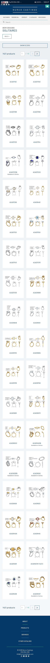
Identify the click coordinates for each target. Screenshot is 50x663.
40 (28, 54)
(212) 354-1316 (15, 2)
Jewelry (24, 17)
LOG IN (38, 2)
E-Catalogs (33, 17)
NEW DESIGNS (42, 17)
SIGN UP (46, 2)
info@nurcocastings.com (25, 654)
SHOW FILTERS (25, 45)
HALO (6, 36)
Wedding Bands (15, 17)
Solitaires (6, 17)
